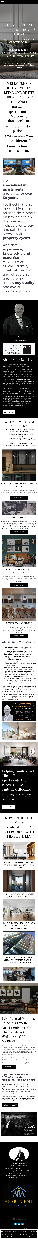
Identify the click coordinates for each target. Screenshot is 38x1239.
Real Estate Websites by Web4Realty (14, 1229)
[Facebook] (15, 1224)
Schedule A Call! (10, 1105)
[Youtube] (19, 1224)
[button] (6, 974)
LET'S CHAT (8, 806)
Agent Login (31, 1229)
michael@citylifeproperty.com (17, 1175)
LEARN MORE (9, 412)
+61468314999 (12, 1178)
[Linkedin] (22, 1224)
